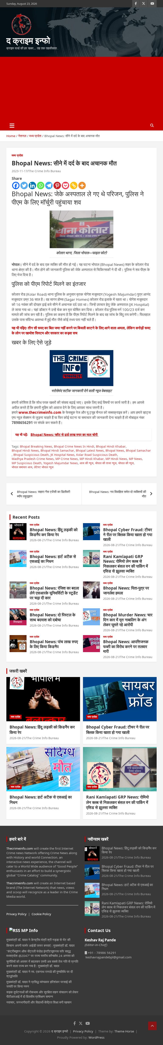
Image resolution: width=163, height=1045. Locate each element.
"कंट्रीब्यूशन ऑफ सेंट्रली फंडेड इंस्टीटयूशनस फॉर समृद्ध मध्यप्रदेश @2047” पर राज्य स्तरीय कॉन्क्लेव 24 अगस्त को (40, 953)
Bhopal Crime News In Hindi (74, 446)
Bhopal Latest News (90, 450)
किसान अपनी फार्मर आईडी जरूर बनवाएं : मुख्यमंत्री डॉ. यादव (40, 945)
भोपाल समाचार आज (22, 467)
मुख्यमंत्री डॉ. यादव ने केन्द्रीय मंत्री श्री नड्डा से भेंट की (38, 940)
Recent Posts (26, 517)
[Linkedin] (32, 185)
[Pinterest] (57, 185)
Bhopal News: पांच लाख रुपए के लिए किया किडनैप (54, 644)
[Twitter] (24, 185)
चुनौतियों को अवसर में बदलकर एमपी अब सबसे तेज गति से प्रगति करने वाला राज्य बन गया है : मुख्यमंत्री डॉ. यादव (42, 963)
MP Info (29, 930)
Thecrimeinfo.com (19, 848)
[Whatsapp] (40, 185)
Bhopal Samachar (138, 450)
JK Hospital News (62, 455)
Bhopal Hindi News (25, 450)
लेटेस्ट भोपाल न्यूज (43, 467)
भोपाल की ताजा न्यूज (106, 463)
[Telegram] (49, 185)
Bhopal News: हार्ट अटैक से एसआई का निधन (53, 559)
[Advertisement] (81, 89)
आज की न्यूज (86, 463)
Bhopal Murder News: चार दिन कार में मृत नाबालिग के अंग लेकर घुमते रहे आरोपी (127, 619)
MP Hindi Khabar (92, 459)
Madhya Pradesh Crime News (33, 459)
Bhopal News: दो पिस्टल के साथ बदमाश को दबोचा (52, 617)
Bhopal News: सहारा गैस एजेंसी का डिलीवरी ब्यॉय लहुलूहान (43, 494)
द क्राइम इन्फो (28, 40)
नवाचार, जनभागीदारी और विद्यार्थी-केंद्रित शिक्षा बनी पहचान (39, 1002)
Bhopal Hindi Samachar (57, 450)
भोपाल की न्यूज (126, 463)
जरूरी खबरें (18, 671)
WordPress (96, 1037)
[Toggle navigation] (12, 125)
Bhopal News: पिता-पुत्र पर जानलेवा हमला (126, 590)
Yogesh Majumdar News (60, 463)
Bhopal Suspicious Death (31, 455)
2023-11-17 (19, 171)
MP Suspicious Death (27, 463)
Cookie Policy (41, 914)
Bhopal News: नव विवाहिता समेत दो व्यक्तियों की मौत (117, 494)
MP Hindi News (116, 459)
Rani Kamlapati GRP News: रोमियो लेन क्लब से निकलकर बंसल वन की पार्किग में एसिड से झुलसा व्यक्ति (125, 564)
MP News (135, 459)
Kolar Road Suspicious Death (96, 455)
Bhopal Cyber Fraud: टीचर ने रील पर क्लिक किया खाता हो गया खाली (127, 534)
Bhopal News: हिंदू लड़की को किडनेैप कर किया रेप (53, 532)
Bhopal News (114, 450)
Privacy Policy (16, 914)
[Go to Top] (152, 1026)
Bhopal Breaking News (36, 446)
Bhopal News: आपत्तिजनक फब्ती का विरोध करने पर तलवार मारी (125, 646)
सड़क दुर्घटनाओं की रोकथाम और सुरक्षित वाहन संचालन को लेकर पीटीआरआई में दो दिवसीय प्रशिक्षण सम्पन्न (42, 994)
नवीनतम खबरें (98, 839)
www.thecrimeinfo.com (39, 412)
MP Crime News (66, 459)
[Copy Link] (73, 185)
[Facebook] (16, 185)
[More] (82, 185)
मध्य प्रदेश (17, 155)
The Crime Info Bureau (44, 171)
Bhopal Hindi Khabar (111, 446)
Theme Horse (124, 1031)
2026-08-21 (37, 540)
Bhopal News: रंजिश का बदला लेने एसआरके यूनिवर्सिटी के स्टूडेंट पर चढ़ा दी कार (54, 593)
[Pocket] (65, 185)
